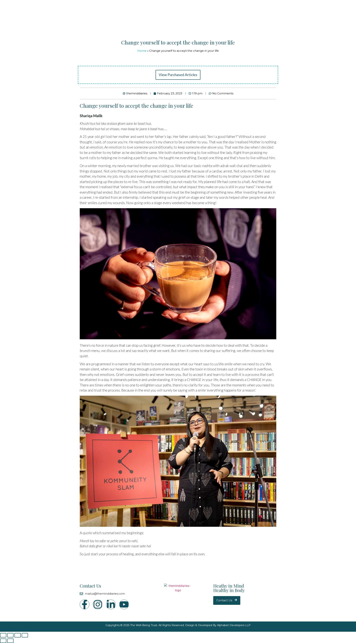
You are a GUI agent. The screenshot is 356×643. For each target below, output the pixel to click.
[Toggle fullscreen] (17, 635)
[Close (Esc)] (3, 635)
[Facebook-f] (84, 604)
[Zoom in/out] (25, 635)
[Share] (10, 635)
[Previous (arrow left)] (3, 641)
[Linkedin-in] (111, 604)
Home (141, 50)
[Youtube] (124, 604)
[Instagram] (98, 604)
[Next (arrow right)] (10, 641)
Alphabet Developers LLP (233, 625)
